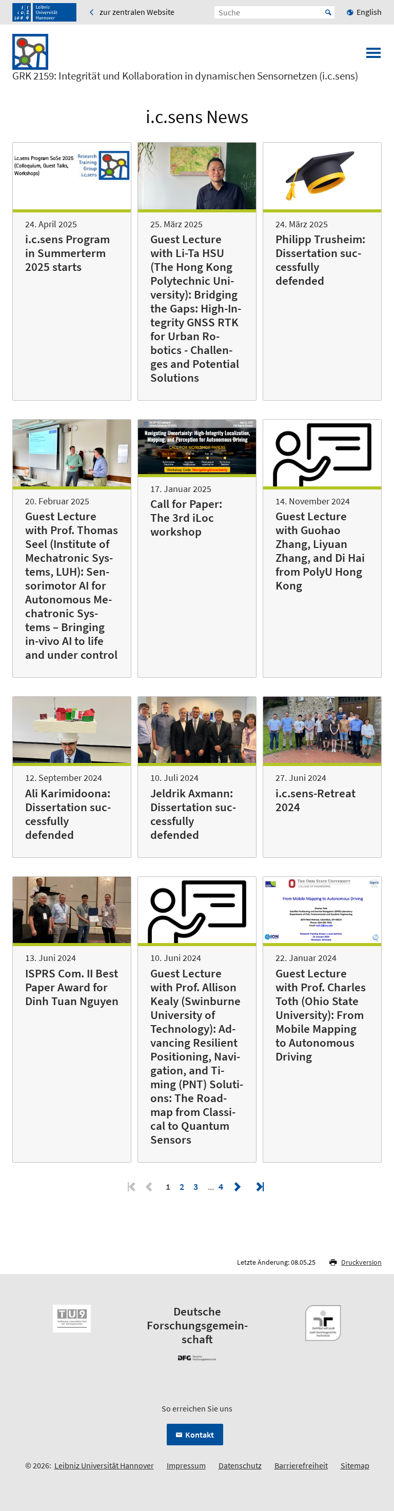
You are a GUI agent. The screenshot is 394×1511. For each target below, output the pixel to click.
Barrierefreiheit (301, 1465)
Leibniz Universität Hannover (104, 1465)
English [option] (369, 12)
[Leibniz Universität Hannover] (44, 12)
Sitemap (355, 1465)
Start (328, 12)
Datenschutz (240, 1465)
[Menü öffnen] (373, 56)
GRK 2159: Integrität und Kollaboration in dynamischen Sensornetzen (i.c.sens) (185, 76)
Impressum (186, 1465)
